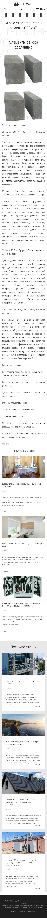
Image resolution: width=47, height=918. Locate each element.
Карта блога (32, 912)
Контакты (22, 912)
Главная (13, 912)
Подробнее (5, 512)
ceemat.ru (23, 901)
